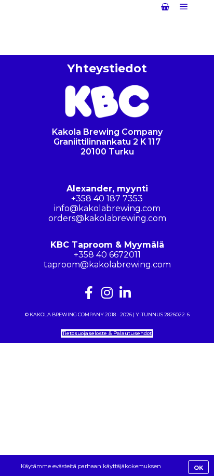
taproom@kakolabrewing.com (107, 264)
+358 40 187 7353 (107, 198)
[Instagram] (107, 292)
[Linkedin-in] (125, 292)
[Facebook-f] (89, 292)
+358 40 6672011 (107, 255)
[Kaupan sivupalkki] (165, 7)
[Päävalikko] (184, 7)
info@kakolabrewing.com (107, 208)
